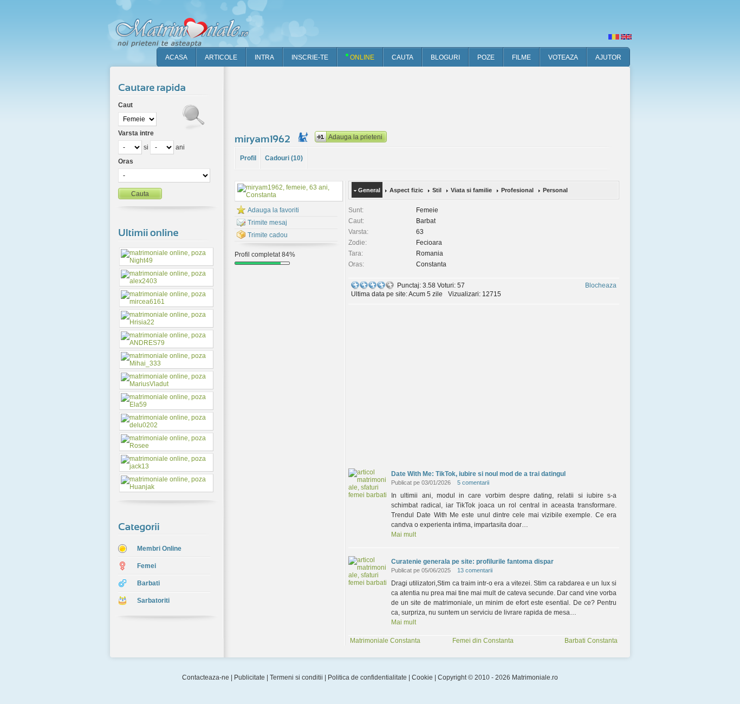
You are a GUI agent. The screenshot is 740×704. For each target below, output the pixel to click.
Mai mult (403, 534)
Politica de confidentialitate (367, 677)
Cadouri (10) (284, 158)
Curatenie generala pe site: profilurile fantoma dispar (472, 561)
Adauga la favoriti (273, 210)
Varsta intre (136, 133)
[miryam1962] (264, 138)
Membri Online (159, 548)
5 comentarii (473, 482)
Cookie (422, 677)
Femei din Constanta (483, 640)
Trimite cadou (268, 235)
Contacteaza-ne (205, 677)
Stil (437, 190)
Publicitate (249, 677)
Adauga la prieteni (355, 137)
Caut (125, 105)
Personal (555, 190)
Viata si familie (471, 190)
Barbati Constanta (591, 640)
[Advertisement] (432, 97)
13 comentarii (474, 570)
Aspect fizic (406, 190)
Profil (248, 158)
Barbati (148, 583)
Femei (146, 566)
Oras (125, 161)
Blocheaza (600, 285)
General (369, 190)
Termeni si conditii (296, 677)
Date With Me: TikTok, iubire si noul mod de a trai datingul (478, 474)
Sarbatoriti (153, 600)
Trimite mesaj (267, 222)
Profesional (517, 190)
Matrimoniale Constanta (385, 640)
